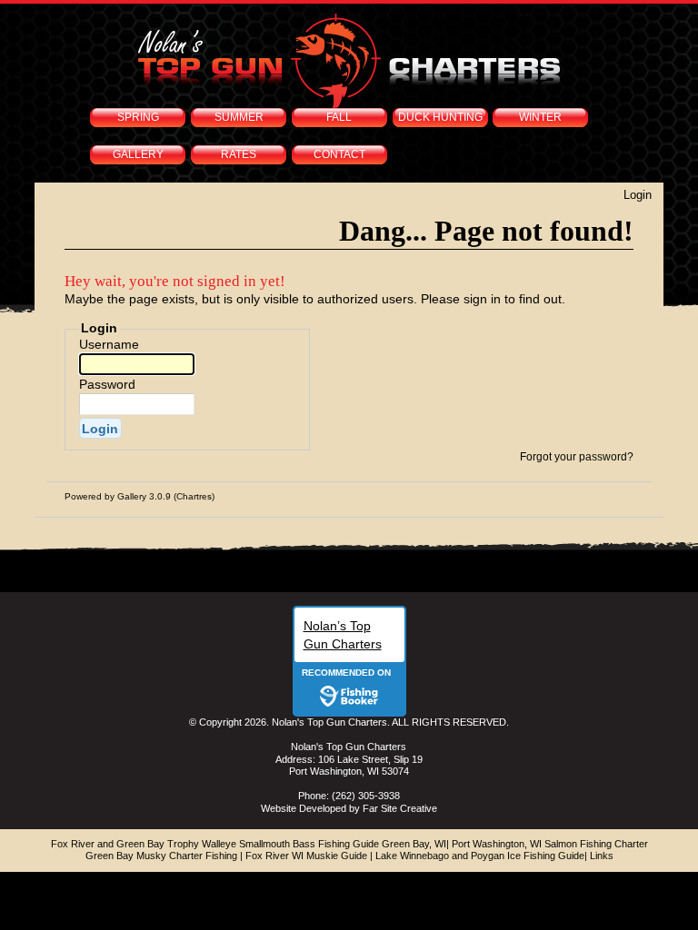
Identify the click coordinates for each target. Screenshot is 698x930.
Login (637, 195)
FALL (339, 117)
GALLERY (138, 154)
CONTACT (339, 154)
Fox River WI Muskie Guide (306, 855)
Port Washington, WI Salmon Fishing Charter (550, 843)
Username (109, 344)
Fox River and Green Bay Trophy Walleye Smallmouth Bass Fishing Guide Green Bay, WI (248, 843)
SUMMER (239, 117)
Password (107, 384)
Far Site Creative (400, 808)
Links (601, 855)
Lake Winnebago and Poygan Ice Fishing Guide (479, 855)
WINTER (540, 117)
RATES (238, 154)
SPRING (138, 117)
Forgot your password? (576, 456)
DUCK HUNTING (440, 117)
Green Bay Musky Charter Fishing (161, 855)
